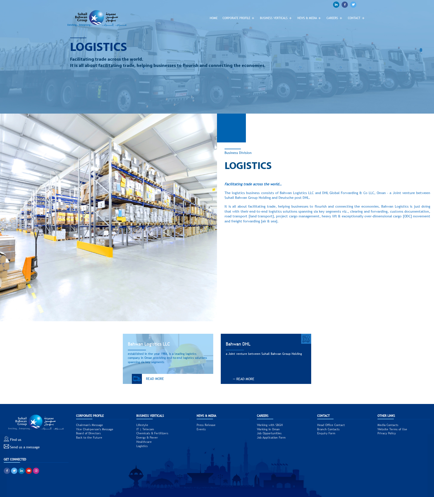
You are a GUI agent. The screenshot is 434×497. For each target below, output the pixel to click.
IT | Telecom (145, 429)
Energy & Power (147, 437)
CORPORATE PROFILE (237, 18)
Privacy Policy (386, 433)
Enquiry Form (326, 433)
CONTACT (354, 18)
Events (201, 429)
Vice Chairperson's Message (94, 429)
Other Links (386, 416)
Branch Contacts (328, 429)
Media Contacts (387, 425)
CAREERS (333, 18)
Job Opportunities (269, 433)
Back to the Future (89, 437)
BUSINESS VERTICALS (274, 18)
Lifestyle (142, 425)
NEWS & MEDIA (307, 18)
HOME (214, 18)
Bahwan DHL (238, 344)
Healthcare (144, 442)
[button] (422, 50)
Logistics (142, 446)
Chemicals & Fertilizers (152, 433)
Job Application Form (271, 437)
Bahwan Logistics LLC (149, 344)
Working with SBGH (270, 425)
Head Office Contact (331, 425)
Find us (15, 440)
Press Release (206, 425)
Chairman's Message (89, 425)
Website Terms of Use (392, 429)
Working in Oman (268, 429)
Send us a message (24, 447)
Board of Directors (88, 433)
